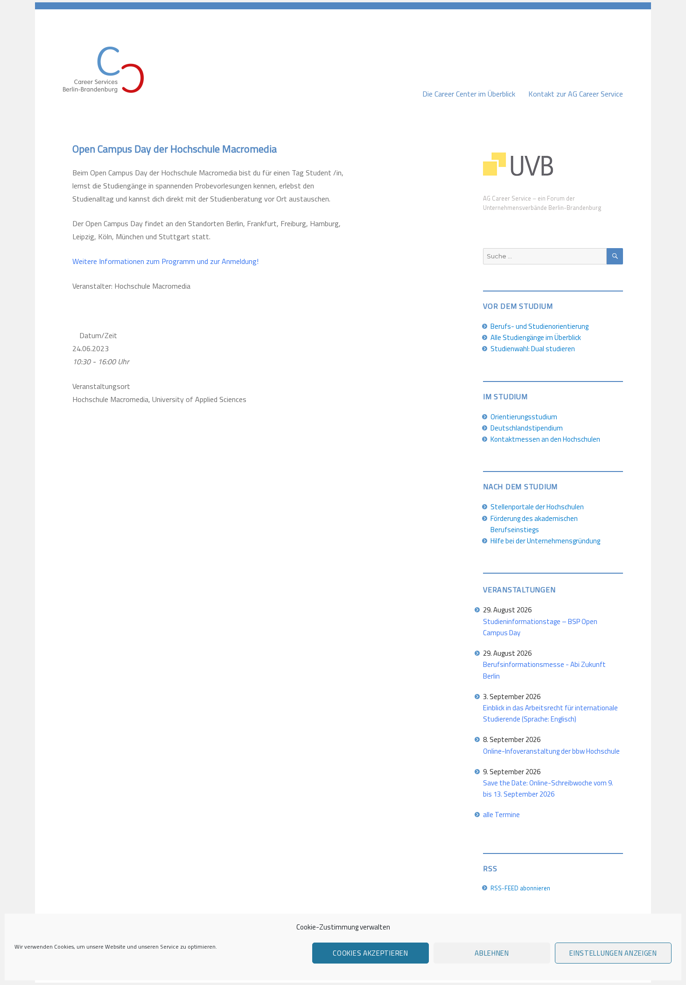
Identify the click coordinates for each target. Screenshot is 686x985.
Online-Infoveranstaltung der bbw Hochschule (551, 751)
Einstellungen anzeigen (613, 953)
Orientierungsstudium (523, 416)
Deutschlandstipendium (526, 428)
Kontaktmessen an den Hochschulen (545, 439)
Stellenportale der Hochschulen (537, 506)
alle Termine (501, 814)
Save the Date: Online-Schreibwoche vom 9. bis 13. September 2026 (548, 788)
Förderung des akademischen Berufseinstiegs (534, 524)
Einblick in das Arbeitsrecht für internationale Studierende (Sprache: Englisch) (550, 713)
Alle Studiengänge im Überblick (535, 337)
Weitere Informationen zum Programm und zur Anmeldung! (165, 261)
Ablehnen (492, 953)
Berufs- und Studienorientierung (539, 326)
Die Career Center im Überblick (468, 93)
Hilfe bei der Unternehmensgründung (545, 540)
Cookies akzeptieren (370, 953)
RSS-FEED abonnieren (520, 888)
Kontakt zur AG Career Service (575, 93)
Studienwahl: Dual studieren (532, 348)
